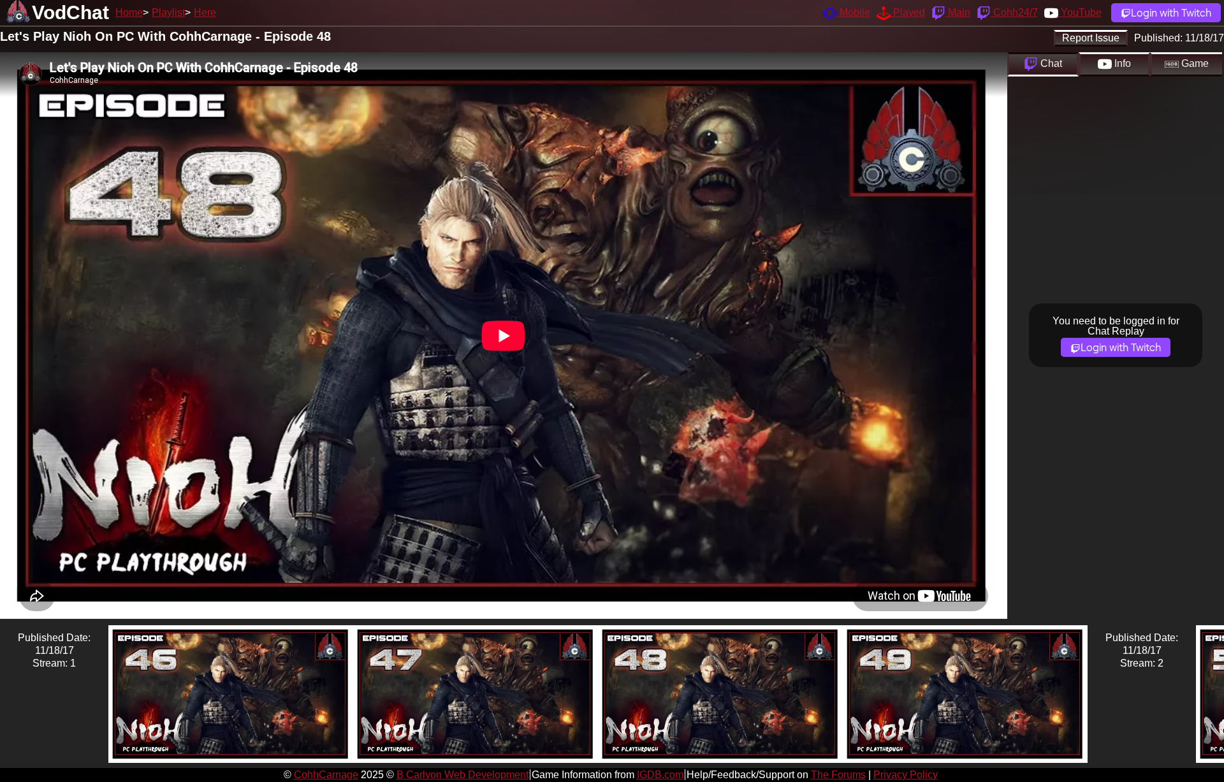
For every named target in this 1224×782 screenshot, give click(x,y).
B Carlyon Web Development (462, 774)
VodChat (70, 12)
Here (205, 12)
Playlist (168, 12)
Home (129, 12)
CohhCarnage (326, 774)
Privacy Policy (905, 774)
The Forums (838, 774)
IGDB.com (660, 774)
